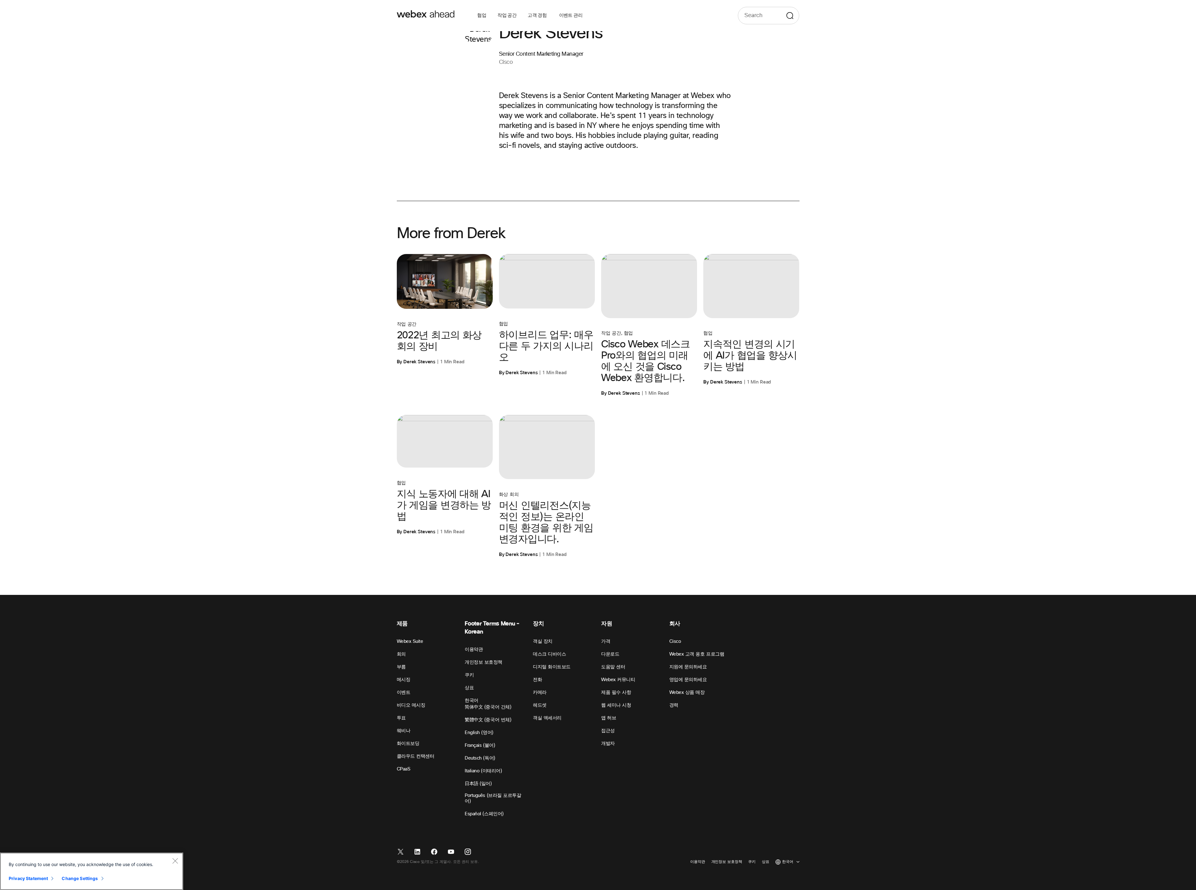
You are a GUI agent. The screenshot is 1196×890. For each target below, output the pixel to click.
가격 (605, 641)
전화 (537, 679)
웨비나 (404, 730)
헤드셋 (540, 705)
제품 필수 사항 (616, 692)
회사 (674, 624)
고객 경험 (538, 15)
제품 (402, 624)
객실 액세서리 (547, 718)
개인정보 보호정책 (483, 662)
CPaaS (404, 769)
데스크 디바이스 (549, 654)
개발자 (608, 743)
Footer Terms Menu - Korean (492, 628)
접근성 (608, 730)
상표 (469, 687)
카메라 (540, 692)
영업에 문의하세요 (688, 679)
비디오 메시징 (411, 705)
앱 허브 (608, 718)
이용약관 (474, 649)
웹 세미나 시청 (616, 705)
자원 (606, 624)
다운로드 (610, 654)
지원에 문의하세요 (688, 667)
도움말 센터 (613, 667)
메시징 (404, 679)
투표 (401, 718)
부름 (401, 667)
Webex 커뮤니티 (618, 679)
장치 (538, 624)
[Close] (175, 861)
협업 (481, 15)
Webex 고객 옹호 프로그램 (696, 654)
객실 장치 (543, 641)
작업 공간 (506, 15)
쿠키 (469, 675)
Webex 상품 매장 (687, 692)
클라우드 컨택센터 (415, 756)
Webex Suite (410, 641)
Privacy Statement (28, 878)
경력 (673, 705)
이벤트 (404, 692)
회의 (401, 654)
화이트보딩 (408, 743)
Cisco (675, 641)
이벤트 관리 (570, 15)
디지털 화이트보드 (552, 667)
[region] (91, 871)
